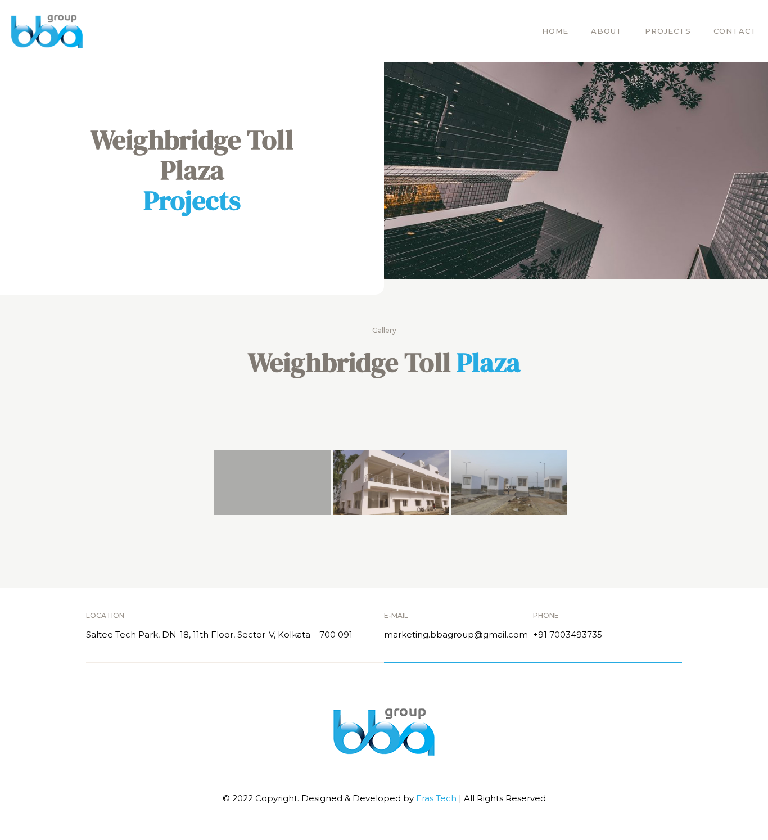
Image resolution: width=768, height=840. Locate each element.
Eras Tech (437, 798)
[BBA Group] (47, 31)
